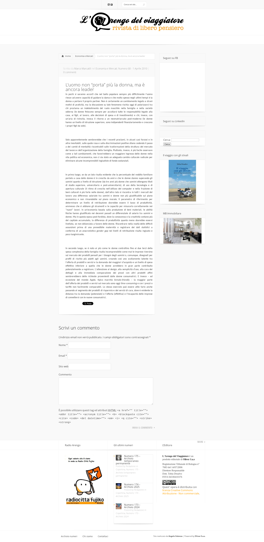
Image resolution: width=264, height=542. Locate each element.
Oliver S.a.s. (200, 536)
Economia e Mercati (84, 56)
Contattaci (103, 536)
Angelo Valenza (175, 536)
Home (68, 56)
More (200, 442)
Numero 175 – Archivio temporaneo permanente (128, 459)
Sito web (63, 366)
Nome (63, 345)
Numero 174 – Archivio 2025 (132, 486)
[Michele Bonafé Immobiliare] (182, 242)
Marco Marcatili (82, 68)
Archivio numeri (69, 536)
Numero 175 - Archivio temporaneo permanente (128, 472)
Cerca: (166, 140)
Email (63, 355)
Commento (65, 374)
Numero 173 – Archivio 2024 (132, 506)
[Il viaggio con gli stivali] (182, 200)
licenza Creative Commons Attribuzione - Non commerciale (180, 492)
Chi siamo (87, 536)
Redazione (131, 466)
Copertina (120, 469)
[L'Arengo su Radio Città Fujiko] (84, 504)
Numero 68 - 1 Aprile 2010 (132, 68)
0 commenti (69, 72)
